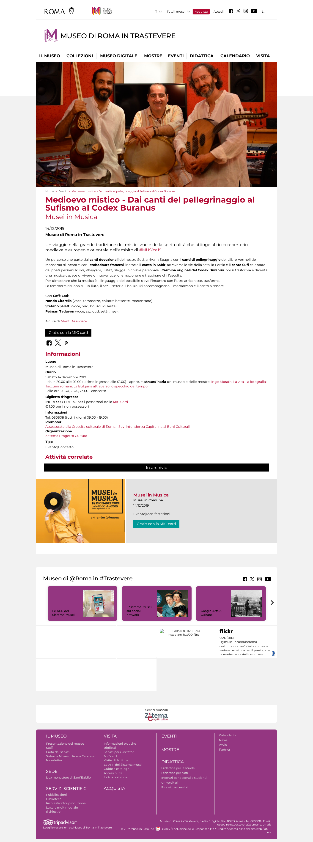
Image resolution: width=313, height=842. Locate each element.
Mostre (153, 55)
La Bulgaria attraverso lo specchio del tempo (111, 386)
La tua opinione (115, 777)
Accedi (219, 11)
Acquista (201, 11)
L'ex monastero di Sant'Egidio (68, 777)
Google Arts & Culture (211, 613)
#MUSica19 (150, 249)
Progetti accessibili (175, 787)
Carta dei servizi (58, 752)
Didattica (202, 55)
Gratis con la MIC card (68, 332)
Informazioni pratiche (120, 743)
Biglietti (110, 747)
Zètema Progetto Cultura (66, 436)
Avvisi (223, 744)
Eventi (176, 55)
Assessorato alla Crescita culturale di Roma (80, 427)
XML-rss (267, 830)
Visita (263, 55)
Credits (221, 829)
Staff (49, 747)
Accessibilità (113, 773)
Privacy (165, 829)
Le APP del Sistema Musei (63, 613)
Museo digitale (118, 55)
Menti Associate (74, 321)
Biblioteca (53, 799)
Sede (52, 771)
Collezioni (79, 55)
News (223, 740)
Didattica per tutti (174, 773)
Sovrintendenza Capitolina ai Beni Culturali (154, 427)
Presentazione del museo (65, 743)
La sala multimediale (62, 807)
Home (49, 191)
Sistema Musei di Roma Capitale (70, 756)
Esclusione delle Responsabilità (193, 829)
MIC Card (120, 402)
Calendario (235, 55)
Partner (224, 749)
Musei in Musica (151, 495)
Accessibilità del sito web (245, 829)
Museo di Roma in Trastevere (118, 36)
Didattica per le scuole (178, 768)
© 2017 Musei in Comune (137, 829)
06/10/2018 (245, 646)
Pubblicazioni (56, 794)
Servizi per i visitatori (119, 752)
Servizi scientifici (67, 789)
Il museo (49, 55)
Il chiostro (53, 811)
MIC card (110, 756)
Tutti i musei (176, 11)
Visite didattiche (116, 760)
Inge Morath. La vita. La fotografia (238, 382)
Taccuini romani (58, 386)
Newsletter (54, 760)
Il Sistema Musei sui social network (139, 611)
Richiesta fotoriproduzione (66, 803)
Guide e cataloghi (117, 769)
